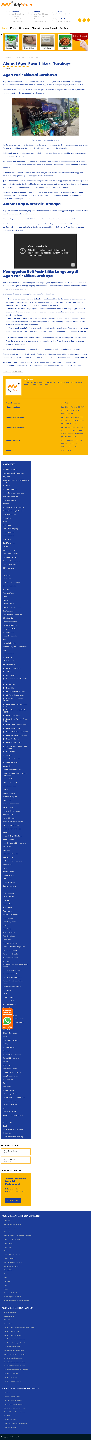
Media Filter (7, 800)
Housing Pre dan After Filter (13, 1381)
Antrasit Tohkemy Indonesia (13, 511)
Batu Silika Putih (9, 532)
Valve (5, 1277)
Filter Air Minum (8, 604)
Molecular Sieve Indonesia (12, 861)
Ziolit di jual (7, 1133)
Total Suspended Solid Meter (13, 1404)
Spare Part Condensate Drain (13, 1358)
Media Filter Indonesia (11, 804)
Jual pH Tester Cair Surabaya (13, 695)
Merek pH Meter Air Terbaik (13, 822)
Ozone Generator (9, 886)
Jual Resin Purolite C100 (11, 742)
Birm (5, 1251)
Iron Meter (7, 1415)
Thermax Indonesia (10, 1069)
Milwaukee (7, 847)
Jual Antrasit (7, 672)
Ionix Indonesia (8, 654)
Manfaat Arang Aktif (10, 797)
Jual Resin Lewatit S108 (11, 728)
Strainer (6, 1274)
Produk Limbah (8, 997)
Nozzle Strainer (8, 875)
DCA (4, 572)
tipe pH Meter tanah (10, 1076)
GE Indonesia (8, 618)
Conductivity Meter (10, 564)
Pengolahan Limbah (10, 957)
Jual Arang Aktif (9, 675)
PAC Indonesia (8, 893)
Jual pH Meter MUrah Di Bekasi (14, 692)
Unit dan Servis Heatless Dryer (13, 1335)
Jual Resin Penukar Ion (11, 739)
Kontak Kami (13, 1200)
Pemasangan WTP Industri (12, 1296)
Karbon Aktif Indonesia (11, 759)
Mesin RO (6, 832)
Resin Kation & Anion (10, 1228)
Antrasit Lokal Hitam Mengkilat (14, 507)
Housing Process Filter (11, 1373)
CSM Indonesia (8, 568)
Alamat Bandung (13, 407)
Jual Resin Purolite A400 (11, 668)
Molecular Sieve (8, 857)
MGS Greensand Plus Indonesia (14, 843)
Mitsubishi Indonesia (10, 854)
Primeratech (7, 990)
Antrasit (6, 504)
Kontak (64, 28)
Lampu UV (7, 766)
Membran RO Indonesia (11, 811)
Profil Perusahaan (10, 1151)
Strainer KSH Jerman (10, 1040)
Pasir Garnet (7, 907)
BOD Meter (7, 539)
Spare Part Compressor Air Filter (14, 1362)
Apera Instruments (10, 514)
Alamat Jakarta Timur (15, 417)
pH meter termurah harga (12, 977)
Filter (5, 597)
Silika (5, 1037)
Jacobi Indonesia (9, 665)
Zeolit (5, 1126)
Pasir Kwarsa (8, 918)
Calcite (5, 547)
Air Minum (6, 486)
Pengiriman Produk (10, 950)
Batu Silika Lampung (10, 529)
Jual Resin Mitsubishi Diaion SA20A (15, 732)
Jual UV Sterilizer (9, 752)
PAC (4, 890)
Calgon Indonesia (9, 550)
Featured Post (8, 593)
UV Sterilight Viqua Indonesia (14, 1097)
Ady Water (7, 477)
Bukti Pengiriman (9, 543)
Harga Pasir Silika (9, 629)
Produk (5, 994)
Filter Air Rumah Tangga (12, 607)
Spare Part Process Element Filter (14, 1354)
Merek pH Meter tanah (11, 825)
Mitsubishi (6, 850)
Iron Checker (7, 657)
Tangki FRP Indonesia (11, 1058)
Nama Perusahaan (13, 403)
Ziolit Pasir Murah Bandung (13, 1137)
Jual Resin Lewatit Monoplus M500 (15, 725)
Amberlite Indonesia (10, 497)
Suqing (5, 1044)
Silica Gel (7, 1320)
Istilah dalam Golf (9, 661)
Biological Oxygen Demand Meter (14, 1408)
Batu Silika (7, 525)
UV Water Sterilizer (10, 1104)
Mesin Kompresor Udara (12, 829)
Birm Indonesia (8, 536)
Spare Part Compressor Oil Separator (16, 1369)
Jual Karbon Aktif (9, 684)
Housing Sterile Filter (10, 1377)
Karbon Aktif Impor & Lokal (12, 1224)
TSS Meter (7, 1087)
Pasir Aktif (7, 900)
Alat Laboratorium (10, 489)
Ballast (5, 521)
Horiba (5, 639)
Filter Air (6, 600)
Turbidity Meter (8, 1090)
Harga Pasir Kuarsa (10, 625)
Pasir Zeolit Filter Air (10, 943)
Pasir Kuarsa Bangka (10, 915)
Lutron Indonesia (9, 793)
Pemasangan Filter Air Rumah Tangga (16, 1300)
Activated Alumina (10, 469)
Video (5, 1108)
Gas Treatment (8, 611)
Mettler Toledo (8, 839)
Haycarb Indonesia (10, 636)
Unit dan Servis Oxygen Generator (15, 1339)
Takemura (7, 1051)
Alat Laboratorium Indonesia (13, 493)
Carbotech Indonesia (10, 554)
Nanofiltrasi (7, 865)
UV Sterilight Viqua (10, 1094)
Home (4, 28)
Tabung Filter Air (9, 1047)
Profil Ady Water (9, 1001)
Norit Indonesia (8, 872)
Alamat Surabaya (13, 440)
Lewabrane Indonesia (11, 782)
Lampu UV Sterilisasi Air (12, 770)
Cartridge (7, 1281)
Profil (13, 28)
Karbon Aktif (7, 755)
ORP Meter (7, 879)
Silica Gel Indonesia (10, 1033)
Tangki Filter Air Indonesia (12, 1054)
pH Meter (6, 961)
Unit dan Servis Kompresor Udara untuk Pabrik (19, 1327)
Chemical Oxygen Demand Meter (14, 1412)
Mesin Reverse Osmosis (11, 1266)
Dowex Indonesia (9, 586)
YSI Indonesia (8, 1122)
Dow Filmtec (7, 579)
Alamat (36, 28)
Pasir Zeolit (7, 940)
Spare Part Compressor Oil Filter (14, 1366)
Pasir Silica (7, 925)
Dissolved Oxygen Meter (11, 1396)
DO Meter (6, 575)
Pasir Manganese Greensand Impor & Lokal (18, 1235)
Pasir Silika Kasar (9, 936)
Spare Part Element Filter (12, 1346)
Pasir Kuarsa (7, 911)
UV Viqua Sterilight (10, 1101)
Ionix (4, 650)
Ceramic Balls (8, 1324)
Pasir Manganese (9, 922)
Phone (8, 450)
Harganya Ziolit (8, 632)
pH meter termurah (10, 974)
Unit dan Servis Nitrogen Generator (15, 1343)
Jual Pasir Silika (8, 688)
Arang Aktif (7, 518)
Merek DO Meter (9, 818)
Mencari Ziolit (8, 815)
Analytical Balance (10, 500)
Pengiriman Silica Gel (10, 954)
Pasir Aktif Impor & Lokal (12, 1239)
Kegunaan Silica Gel (10, 762)
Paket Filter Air (8, 897)
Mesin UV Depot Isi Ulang (12, 836)
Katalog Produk (10, 1159)
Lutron (5, 789)
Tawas (5, 1062)
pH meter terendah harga (12, 970)
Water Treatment (9, 1112)
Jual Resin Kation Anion (11, 716)
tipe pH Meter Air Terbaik (12, 1072)
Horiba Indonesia (9, 643)
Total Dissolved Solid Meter (13, 1400)
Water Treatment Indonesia (13, 1115)
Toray (5, 1083)
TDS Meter (7, 1065)
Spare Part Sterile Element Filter (14, 1350)
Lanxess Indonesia (10, 779)
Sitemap (24, 28)
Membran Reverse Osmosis (13, 1262)
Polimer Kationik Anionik (12, 987)
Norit (5, 868)
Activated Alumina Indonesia (13, 473)
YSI (4, 1119)
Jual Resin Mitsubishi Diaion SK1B (15, 735)
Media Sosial (50, 28)
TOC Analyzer (8, 1079)
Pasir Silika (11, 57)
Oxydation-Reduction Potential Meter (16, 1423)
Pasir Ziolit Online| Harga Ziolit (14, 947)
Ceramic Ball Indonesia (11, 561)
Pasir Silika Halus (9, 932)
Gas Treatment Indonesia (12, 614)
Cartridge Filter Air (10, 557)
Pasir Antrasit (8, 904)
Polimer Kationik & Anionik (12, 1293)
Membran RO (8, 807)
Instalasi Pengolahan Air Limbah (15, 647)
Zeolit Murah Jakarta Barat (13, 1130)
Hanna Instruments (10, 622)
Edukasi (6, 589)
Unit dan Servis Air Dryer (11, 1331)
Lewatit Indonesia (9, 786)
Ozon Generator (9, 882)
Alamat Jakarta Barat (15, 427)
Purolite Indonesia (9, 1004)
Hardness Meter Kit (10, 1427)
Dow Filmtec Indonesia (11, 582)
